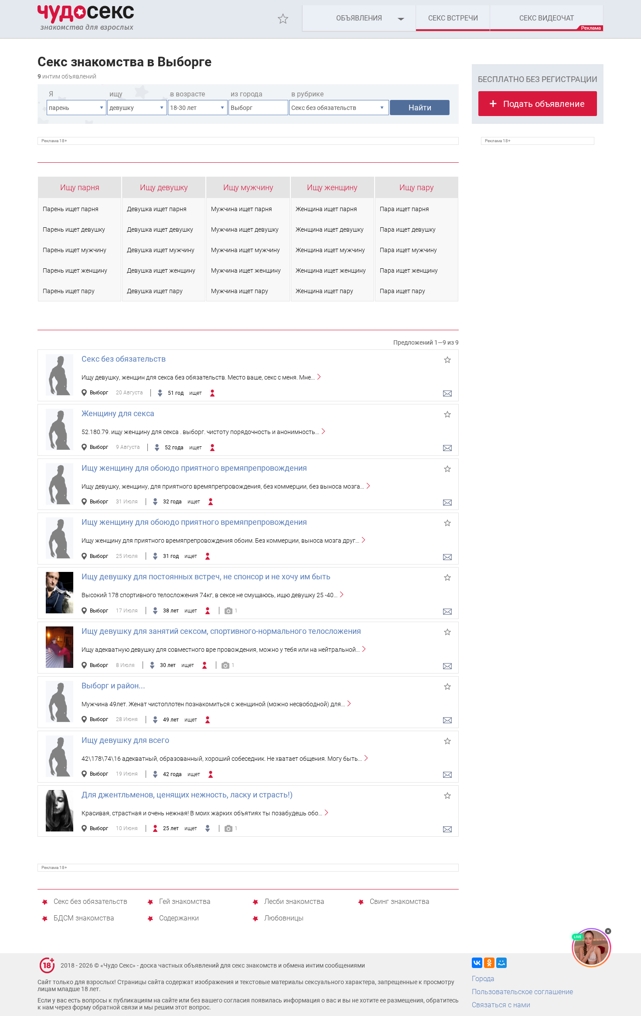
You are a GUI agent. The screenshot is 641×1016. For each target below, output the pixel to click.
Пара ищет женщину (409, 270)
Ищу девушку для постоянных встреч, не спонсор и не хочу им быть (206, 576)
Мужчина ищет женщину (246, 270)
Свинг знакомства (400, 902)
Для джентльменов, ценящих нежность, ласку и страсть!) (187, 794)
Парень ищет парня (71, 208)
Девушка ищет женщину (161, 270)
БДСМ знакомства (84, 918)
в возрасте (187, 94)
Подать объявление (544, 104)
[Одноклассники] (489, 963)
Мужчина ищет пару (239, 290)
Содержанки (179, 918)
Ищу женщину (332, 187)
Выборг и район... (113, 685)
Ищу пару (416, 187)
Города (483, 979)
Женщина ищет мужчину (330, 249)
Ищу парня (79, 187)
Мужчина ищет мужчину (245, 249)
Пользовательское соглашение (522, 992)
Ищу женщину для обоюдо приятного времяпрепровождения (194, 467)
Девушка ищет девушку (160, 229)
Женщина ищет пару (324, 290)
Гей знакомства (185, 902)
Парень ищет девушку (74, 229)
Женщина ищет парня (326, 208)
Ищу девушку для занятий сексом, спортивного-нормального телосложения (221, 631)
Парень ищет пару (69, 290)
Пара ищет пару (402, 290)
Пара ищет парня (404, 208)
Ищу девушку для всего (125, 740)
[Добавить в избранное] (447, 360)
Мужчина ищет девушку (245, 229)
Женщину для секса (118, 413)
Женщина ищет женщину (331, 270)
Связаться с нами (501, 1005)
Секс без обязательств (124, 358)
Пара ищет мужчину (408, 249)
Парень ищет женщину (75, 270)
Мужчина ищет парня (241, 208)
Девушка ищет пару (155, 290)
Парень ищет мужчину (74, 249)
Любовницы (283, 918)
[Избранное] (283, 18)
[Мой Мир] (501, 963)
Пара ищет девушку (408, 229)
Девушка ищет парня (157, 208)
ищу (116, 94)
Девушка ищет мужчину (160, 249)
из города (247, 94)
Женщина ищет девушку (330, 229)
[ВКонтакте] (477, 963)
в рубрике (307, 94)
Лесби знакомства (294, 902)
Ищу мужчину (248, 187)
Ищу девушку (164, 187)
